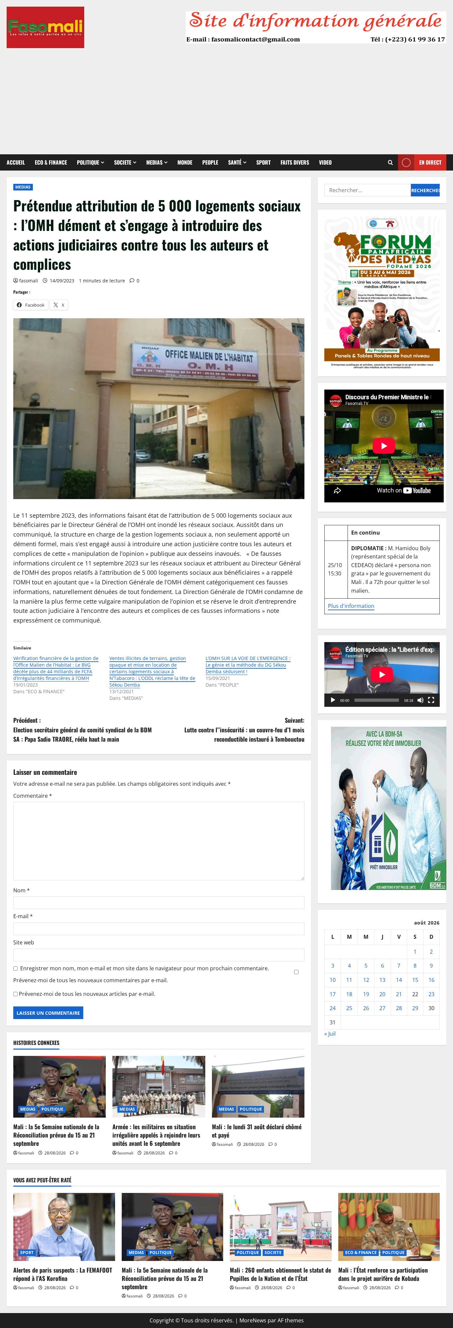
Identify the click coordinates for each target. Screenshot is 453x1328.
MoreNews (252, 1320)
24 (333, 1008)
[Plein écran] (431, 700)
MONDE (184, 162)
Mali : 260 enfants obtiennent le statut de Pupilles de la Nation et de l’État (280, 1274)
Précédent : (82, 730)
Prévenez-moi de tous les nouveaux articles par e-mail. (87, 993)
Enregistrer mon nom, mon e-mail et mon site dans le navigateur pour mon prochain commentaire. (144, 968)
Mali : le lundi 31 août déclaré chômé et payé (256, 1130)
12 (366, 980)
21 (399, 994)
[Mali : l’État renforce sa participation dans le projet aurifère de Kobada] (389, 1227)
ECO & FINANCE (51, 162)
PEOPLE (210, 162)
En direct (430, 162)
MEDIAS (154, 162)
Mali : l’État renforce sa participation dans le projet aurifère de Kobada (383, 1274)
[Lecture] (333, 700)
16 (431, 980)
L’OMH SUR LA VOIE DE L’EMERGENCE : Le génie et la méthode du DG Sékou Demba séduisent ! (248, 665)
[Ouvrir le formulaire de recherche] (390, 162)
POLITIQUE (88, 162)
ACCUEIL (16, 162)
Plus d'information (351, 606)
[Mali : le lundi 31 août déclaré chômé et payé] (258, 1087)
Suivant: (244, 730)
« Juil (330, 1033)
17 (333, 994)
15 (415, 980)
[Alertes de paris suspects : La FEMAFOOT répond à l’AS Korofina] (64, 1227)
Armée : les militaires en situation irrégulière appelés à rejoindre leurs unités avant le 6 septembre (156, 1134)
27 (382, 1008)
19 (366, 994)
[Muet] (420, 700)
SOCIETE (122, 162)
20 (382, 994)
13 (382, 980)
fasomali (28, 280)
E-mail (23, 916)
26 (366, 1008)
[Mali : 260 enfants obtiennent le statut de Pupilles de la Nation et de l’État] (281, 1227)
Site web (23, 942)
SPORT (263, 162)
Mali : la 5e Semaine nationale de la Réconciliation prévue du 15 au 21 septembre (56, 1134)
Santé (234, 162)
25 (349, 1008)
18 (349, 994)
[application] (382, 674)
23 (431, 994)
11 (349, 980)
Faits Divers (295, 162)
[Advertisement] (226, 97)
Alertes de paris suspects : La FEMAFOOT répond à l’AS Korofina (62, 1274)
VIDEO (325, 162)
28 (399, 1008)
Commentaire (32, 795)
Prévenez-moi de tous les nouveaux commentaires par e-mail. (90, 980)
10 (333, 980)
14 (399, 980)
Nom (21, 890)
